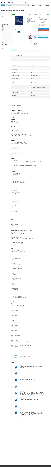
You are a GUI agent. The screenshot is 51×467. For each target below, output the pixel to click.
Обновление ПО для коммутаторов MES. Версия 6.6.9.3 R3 (29, 399)
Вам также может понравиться (22, 418)
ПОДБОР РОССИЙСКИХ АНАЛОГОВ (25, 355)
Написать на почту (43, 37)
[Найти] (28, 5)
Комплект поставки (32, 51)
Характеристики (14, 51)
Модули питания (26, 51)
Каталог (4, 5)
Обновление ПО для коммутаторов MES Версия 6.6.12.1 (28, 379)
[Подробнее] (48, 355)
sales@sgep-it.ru (44, 2)
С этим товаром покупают (14, 418)
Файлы (38, 51)
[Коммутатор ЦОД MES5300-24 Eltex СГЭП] (18, 20)
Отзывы (42, 51)
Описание (20, 51)
